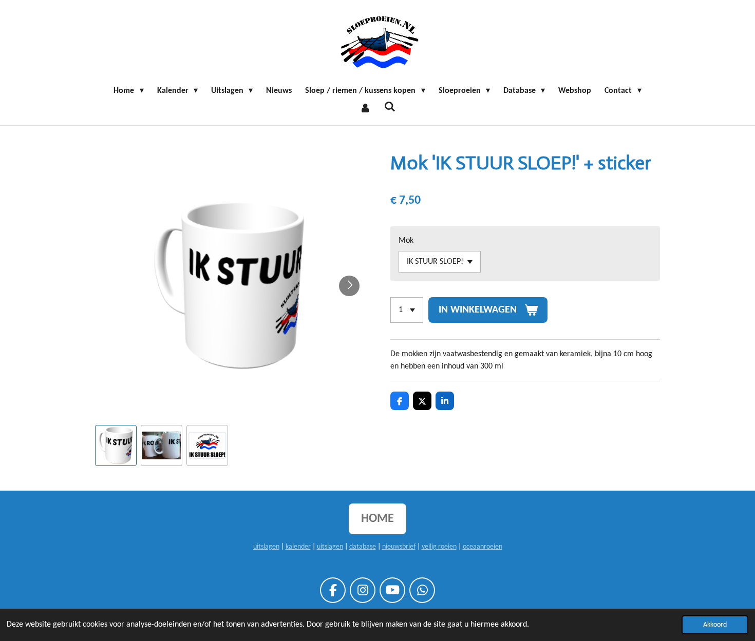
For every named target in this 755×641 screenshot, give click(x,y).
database (362, 547)
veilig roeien (439, 547)
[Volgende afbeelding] (349, 286)
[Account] (365, 108)
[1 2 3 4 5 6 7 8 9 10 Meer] (406, 310)
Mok (406, 241)
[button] (116, 446)
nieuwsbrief (399, 547)
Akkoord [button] (715, 625)
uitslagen (266, 547)
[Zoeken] (390, 107)
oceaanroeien (482, 547)
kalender (298, 547)
